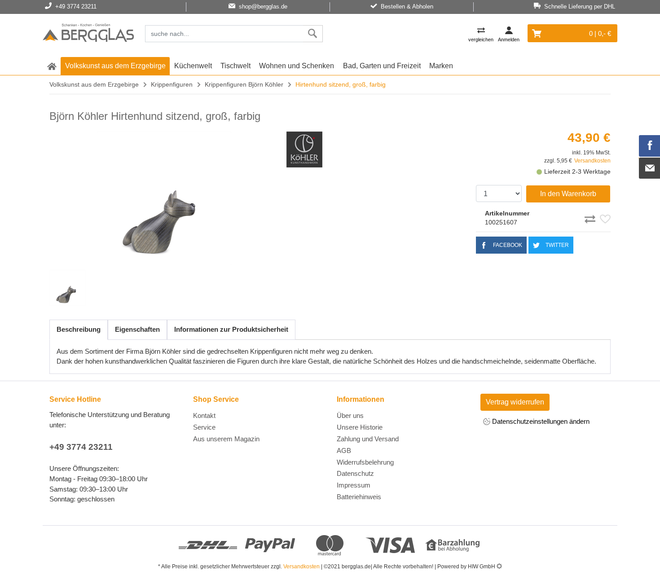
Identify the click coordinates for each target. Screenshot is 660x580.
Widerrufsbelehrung (365, 462)
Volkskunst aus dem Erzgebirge (115, 66)
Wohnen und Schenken (296, 66)
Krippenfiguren (172, 84)
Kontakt (204, 415)
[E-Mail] (649, 168)
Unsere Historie (360, 427)
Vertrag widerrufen (515, 402)
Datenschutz (355, 473)
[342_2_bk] (164, 198)
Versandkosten (592, 161)
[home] (52, 66)
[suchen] (313, 33)
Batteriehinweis (359, 497)
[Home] (88, 34)
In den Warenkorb (568, 194)
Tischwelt (235, 66)
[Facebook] (649, 146)
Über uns (350, 415)
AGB (344, 450)
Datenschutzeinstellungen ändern (540, 421)
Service (204, 427)
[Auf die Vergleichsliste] (591, 217)
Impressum (353, 485)
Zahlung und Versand (368, 439)
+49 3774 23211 (81, 447)
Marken (441, 66)
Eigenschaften (137, 329)
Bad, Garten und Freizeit (382, 66)
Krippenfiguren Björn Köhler (244, 84)
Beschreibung (79, 329)
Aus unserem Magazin (226, 439)
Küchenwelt (193, 66)
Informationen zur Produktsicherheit (231, 329)
